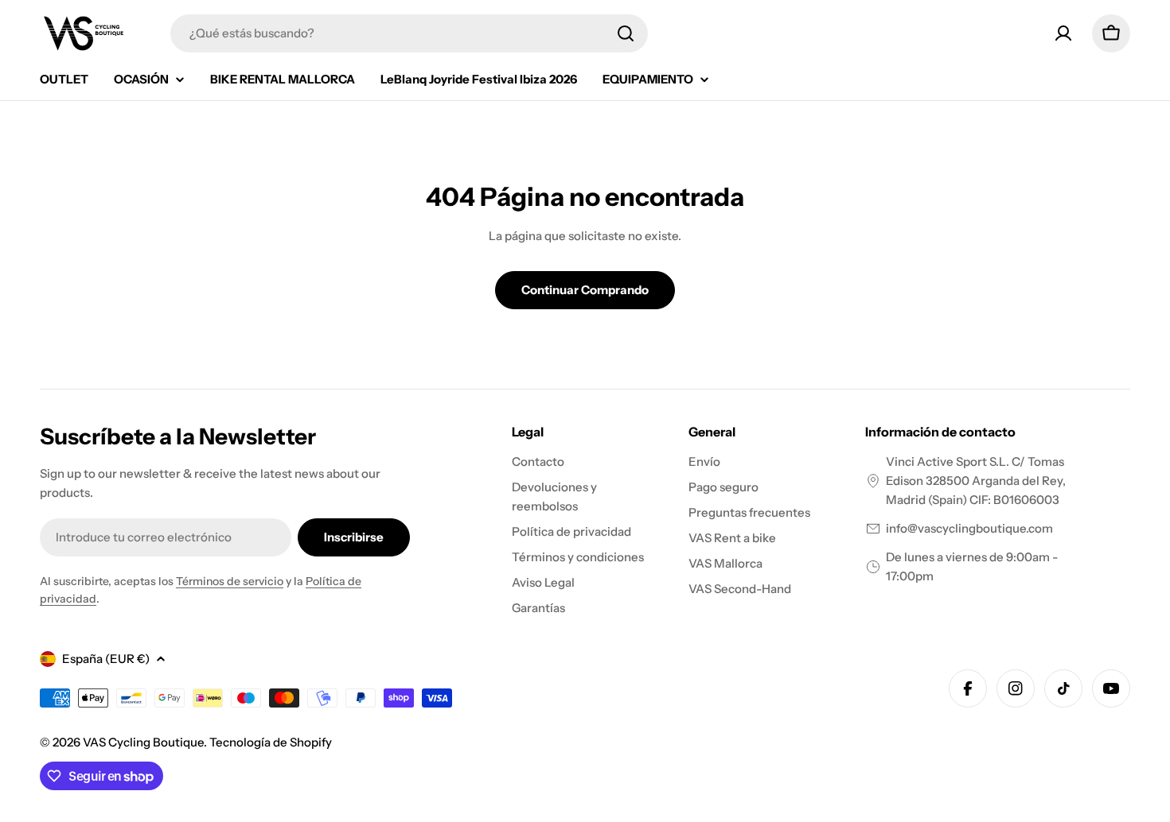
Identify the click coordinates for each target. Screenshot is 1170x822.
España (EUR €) (106, 658)
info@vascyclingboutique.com (969, 528)
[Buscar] (625, 33)
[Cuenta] (1063, 33)
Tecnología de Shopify (270, 742)
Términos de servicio (229, 581)
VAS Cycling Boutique (143, 742)
